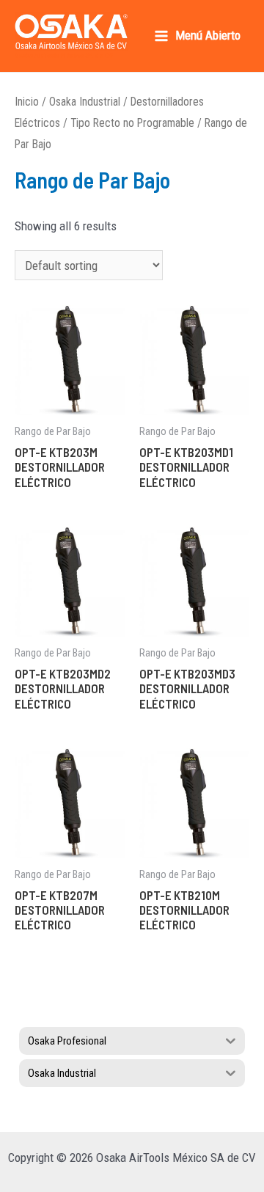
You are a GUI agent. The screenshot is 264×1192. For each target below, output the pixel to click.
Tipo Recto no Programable (132, 123)
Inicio (27, 102)
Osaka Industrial (84, 102)
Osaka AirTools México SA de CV (64, 55)
